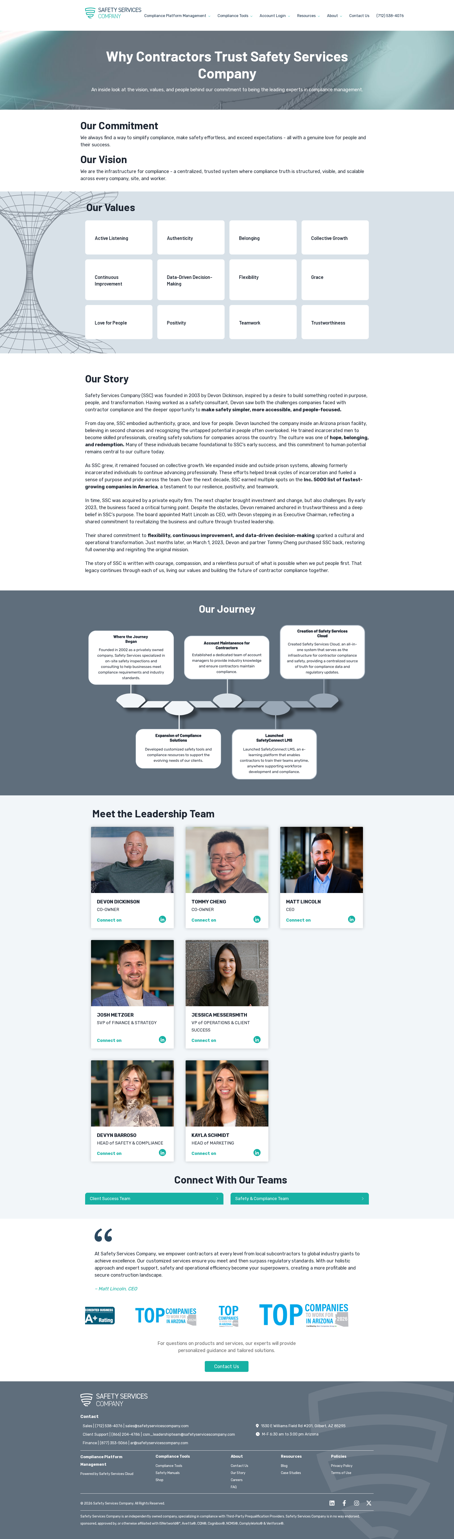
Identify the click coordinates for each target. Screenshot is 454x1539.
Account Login (273, 15)
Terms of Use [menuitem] (341, 1473)
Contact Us (359, 15)
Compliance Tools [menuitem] (169, 1466)
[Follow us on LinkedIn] (332, 1503)
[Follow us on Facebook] (344, 1503)
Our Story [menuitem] (238, 1473)
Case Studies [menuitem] (291, 1473)
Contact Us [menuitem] (239, 1466)
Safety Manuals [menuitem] (168, 1473)
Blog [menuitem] (284, 1466)
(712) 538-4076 (390, 15)
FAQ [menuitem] (234, 1487)
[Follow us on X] (369, 1503)
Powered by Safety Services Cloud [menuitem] (106, 1474)
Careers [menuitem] (237, 1480)
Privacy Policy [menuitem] (342, 1466)
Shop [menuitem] (159, 1480)
